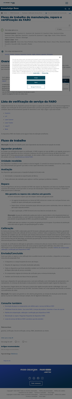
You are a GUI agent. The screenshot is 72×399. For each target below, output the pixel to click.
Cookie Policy (36, 73)
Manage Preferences (36, 87)
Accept (36, 77)
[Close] (60, 57)
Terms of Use (45, 73)
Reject (36, 82)
